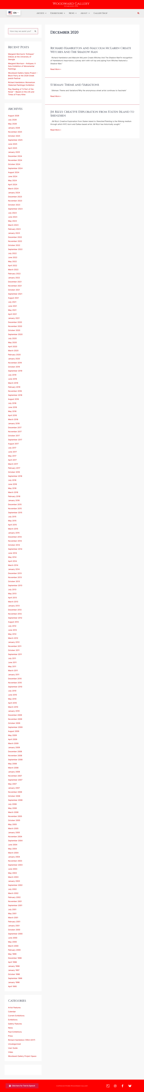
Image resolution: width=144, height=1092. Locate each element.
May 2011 (12, 666)
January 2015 (14, 533)
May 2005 (12, 824)
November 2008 (15, 755)
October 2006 (14, 796)
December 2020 (15, 322)
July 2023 (12, 213)
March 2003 (13, 877)
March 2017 (13, 464)
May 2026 (12, 124)
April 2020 (12, 346)
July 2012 (12, 626)
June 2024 (12, 176)
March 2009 (13, 743)
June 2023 (12, 217)
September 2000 (15, 934)
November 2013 (15, 577)
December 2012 (15, 610)
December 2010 (15, 678)
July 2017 (12, 448)
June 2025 (12, 144)
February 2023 (14, 229)
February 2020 (14, 354)
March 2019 (13, 383)
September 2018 (15, 395)
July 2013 (12, 589)
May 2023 (12, 221)
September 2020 (15, 334)
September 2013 (15, 585)
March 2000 (13, 946)
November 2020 (15, 326)
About (84, 13)
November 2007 (15, 776)
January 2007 (14, 788)
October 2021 (14, 290)
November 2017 (15, 431)
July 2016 (12, 480)
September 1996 (15, 978)
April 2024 (12, 184)
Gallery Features (15, 1024)
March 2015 (13, 529)
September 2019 (15, 371)
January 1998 (14, 966)
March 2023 (13, 225)
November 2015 (15, 508)
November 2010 (15, 683)
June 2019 (12, 379)
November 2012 (15, 614)
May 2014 (12, 557)
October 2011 (13, 650)
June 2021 (12, 306)
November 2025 (15, 132)
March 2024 (13, 188)
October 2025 (14, 136)
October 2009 (14, 723)
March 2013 (13, 602)
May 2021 (12, 310)
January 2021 (14, 318)
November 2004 (15, 836)
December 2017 (14, 427)
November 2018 (15, 391)
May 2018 (12, 411)
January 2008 (14, 772)
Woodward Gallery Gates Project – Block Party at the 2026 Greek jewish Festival (22, 75)
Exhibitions (56, 13)
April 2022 (12, 265)
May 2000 (12, 942)
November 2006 (15, 792)
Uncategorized (14, 1044)
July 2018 (12, 403)
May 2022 (12, 261)
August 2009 (13, 731)
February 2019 (14, 387)
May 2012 (12, 634)
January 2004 (14, 857)
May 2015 (12, 521)
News (71, 13)
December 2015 (15, 504)
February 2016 (14, 496)
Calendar (12, 1011)
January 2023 (14, 233)
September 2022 (15, 249)
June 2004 (12, 844)
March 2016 (13, 492)
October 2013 (14, 581)
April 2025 (12, 148)
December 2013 (15, 573)
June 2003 (12, 869)
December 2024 (15, 156)
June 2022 (12, 257)
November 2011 (14, 646)
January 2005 (14, 832)
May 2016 (12, 488)
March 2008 (13, 768)
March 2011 (13, 670)
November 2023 (15, 201)
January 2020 (14, 359)
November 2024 (15, 160)
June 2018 (12, 407)
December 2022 (15, 237)
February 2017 (14, 468)
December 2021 (15, 282)
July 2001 (12, 909)
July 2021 (12, 302)
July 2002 (12, 889)
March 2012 (13, 638)
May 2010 (12, 699)
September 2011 (15, 654)
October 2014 (14, 545)
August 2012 (13, 622)
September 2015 (15, 512)
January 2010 (14, 711)
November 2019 (15, 363)
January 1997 (13, 970)
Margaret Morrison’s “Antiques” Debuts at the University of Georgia (21, 57)
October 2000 (14, 930)
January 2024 (14, 192)
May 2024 (12, 180)
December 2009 (15, 715)
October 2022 (14, 245)
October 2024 (14, 164)
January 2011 (13, 674)
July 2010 (12, 691)
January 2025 (14, 152)
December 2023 (15, 197)
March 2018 (13, 419)
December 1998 (15, 958)
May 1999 (12, 954)
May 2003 (12, 873)
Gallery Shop (100, 13)
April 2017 (12, 460)
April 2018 (12, 415)
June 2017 (12, 452)
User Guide (13, 1048)
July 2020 (12, 338)
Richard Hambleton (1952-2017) (21, 1040)
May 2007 (12, 784)
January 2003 (14, 881)
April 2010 (12, 703)
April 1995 (12, 986)
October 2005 (14, 820)
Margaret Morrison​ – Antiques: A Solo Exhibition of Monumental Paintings (22, 66)
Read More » (55, 69)
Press (10, 1036)
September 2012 (15, 618)
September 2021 (15, 294)
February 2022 (14, 273)
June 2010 (12, 695)
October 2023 (14, 205)
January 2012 (14, 642)
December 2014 (15, 537)
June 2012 (12, 630)
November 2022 (15, 241)
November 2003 (15, 861)
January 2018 (14, 423)
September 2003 (15, 865)
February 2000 (14, 950)
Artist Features (14, 1007)
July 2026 (12, 120)
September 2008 (15, 759)
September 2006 (15, 800)
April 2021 (12, 314)
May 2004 (12, 849)
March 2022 (13, 269)
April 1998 (12, 962)
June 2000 (12, 938)
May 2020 (12, 342)
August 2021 (13, 298)
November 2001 (15, 901)
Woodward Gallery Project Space (22, 1056)
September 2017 (15, 440)
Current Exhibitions (16, 1015)
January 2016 (14, 500)
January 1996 (14, 982)
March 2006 (13, 812)
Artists (40, 13)
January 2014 (14, 569)
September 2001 (15, 905)
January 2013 (14, 606)
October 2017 (14, 435)
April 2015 (12, 525)
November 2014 (15, 541)
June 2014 (12, 553)
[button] (45, 13)
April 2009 (12, 739)
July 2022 (12, 253)
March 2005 (13, 828)
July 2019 (12, 375)
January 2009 (14, 747)
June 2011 (12, 662)
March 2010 (13, 707)
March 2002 (13, 893)
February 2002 (14, 897)
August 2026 (13, 116)
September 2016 (15, 476)
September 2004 (15, 840)
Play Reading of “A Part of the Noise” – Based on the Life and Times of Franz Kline (21, 92)
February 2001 (14, 921)
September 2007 (15, 780)
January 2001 (14, 925)
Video (10, 1052)
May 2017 (12, 456)
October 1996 (14, 974)
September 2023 (15, 209)
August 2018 (13, 399)
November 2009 (15, 719)
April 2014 (12, 561)
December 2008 (15, 751)
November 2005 (15, 816)
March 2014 (13, 565)
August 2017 (13, 444)
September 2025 (15, 140)
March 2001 (13, 917)
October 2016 (14, 472)
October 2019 (14, 367)
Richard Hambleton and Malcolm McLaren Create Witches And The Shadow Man (90, 50)
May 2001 (12, 913)
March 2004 (13, 853)
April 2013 (12, 597)
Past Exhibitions (15, 1032)
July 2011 (12, 658)
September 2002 (15, 885)
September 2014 (15, 549)
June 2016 (12, 484)
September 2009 (15, 727)
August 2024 (13, 172)
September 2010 (15, 687)
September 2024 (15, 168)
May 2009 (12, 735)
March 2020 (13, 350)
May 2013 (12, 593)
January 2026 (14, 128)
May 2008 (12, 763)
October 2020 (14, 330)
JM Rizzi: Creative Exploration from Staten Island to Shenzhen (92, 114)
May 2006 (12, 808)
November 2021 (15, 286)
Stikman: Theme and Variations (74, 85)
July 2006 (12, 804)
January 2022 (14, 278)
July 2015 (12, 516)
